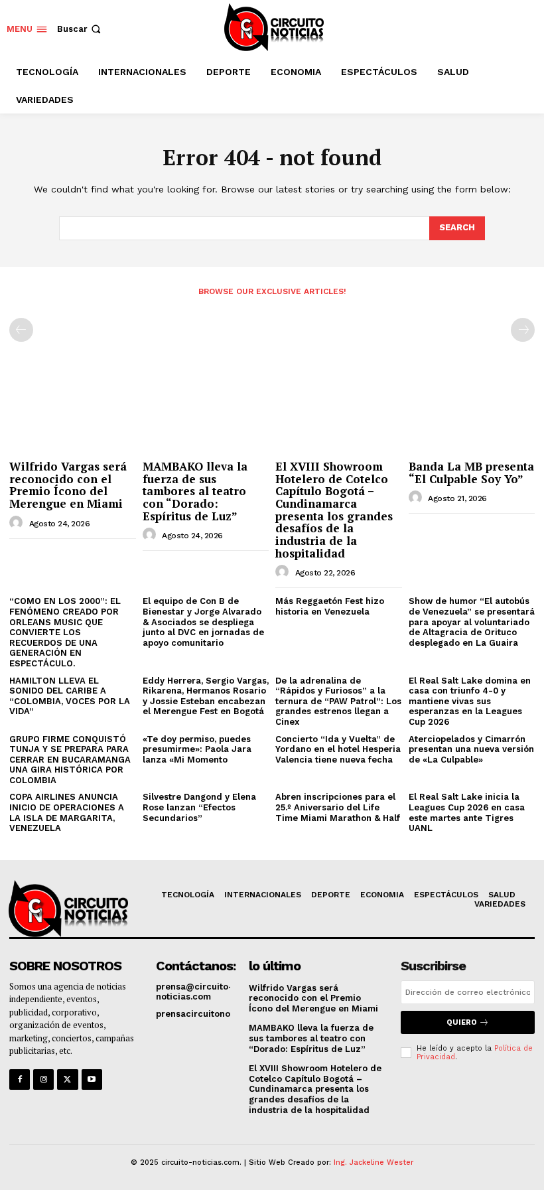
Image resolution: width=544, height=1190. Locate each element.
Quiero (461, 1022)
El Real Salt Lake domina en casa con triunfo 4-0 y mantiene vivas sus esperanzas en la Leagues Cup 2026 (470, 701)
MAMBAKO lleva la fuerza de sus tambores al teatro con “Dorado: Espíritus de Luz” (195, 491)
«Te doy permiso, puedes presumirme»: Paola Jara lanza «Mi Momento (197, 749)
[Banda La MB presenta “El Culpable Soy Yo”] (472, 408)
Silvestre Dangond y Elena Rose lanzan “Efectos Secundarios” (199, 807)
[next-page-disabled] (523, 330)
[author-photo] (18, 523)
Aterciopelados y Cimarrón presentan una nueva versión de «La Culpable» (471, 749)
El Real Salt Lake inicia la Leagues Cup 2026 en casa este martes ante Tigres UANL (467, 812)
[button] (80, 29)
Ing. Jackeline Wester (373, 1162)
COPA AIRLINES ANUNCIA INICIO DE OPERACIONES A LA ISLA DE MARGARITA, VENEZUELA (66, 812)
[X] (67, 1079)
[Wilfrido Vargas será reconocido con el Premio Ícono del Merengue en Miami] (72, 408)
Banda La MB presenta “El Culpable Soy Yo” (471, 472)
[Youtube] (92, 1079)
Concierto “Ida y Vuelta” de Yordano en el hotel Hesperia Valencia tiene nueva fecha (338, 749)
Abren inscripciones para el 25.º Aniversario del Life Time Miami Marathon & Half (337, 807)
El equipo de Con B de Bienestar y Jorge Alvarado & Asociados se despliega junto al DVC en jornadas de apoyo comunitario (203, 621)
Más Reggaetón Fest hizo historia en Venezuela (329, 606)
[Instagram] (43, 1079)
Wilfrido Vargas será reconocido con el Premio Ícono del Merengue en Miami (68, 485)
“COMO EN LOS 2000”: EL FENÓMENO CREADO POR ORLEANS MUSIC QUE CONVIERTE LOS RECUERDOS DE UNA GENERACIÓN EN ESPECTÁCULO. (65, 632)
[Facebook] (19, 1079)
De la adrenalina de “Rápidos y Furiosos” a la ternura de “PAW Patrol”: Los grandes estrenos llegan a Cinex (338, 701)
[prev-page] (21, 330)
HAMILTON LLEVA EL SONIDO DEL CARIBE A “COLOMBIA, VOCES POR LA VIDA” (69, 696)
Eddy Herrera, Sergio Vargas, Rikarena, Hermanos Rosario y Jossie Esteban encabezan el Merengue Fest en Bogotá (206, 696)
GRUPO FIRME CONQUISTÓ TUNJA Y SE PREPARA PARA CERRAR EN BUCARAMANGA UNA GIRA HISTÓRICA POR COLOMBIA (70, 759)
